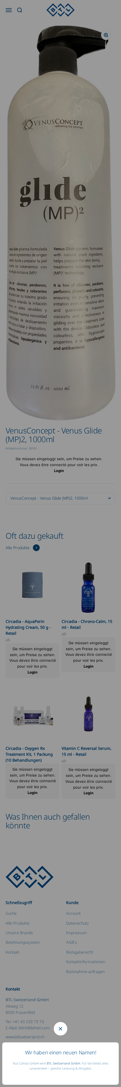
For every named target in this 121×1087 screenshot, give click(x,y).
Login (59, 470)
